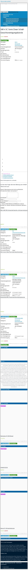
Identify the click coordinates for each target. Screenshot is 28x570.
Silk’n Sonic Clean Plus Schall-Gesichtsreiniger (12, 252)
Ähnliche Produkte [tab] (7, 176)
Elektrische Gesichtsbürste (12, 18)
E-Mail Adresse (4, 201)
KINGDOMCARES (19, 318)
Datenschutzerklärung (8, 568)
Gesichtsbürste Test (13, 12)
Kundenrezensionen (8, 178)
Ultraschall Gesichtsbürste (12, 20)
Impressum (6, 567)
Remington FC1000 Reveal (7, 436)
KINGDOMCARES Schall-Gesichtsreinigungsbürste (13, 297)
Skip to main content (6, 1)
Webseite (3, 202)
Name (2, 199)
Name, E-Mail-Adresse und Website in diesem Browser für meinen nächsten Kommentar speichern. (13, 204)
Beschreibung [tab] (6, 173)
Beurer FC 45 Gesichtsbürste (8, 528)
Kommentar (4, 197)
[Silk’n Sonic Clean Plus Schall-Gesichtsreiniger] (6, 267)
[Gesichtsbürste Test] (14, 10)
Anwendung (6, 16)
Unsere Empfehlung (8, 23)
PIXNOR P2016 (4, 467)
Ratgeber (5, 24)
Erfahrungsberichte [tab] (8, 175)
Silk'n (16, 42)
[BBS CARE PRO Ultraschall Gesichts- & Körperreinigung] (6, 222)
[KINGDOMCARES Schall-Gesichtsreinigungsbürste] (6, 309)
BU (13, 231)
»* (5, 40)
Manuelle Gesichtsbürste (12, 21)
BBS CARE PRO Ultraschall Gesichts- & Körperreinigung (14, 210)
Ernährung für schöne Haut (12, 26)
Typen (4, 17)
